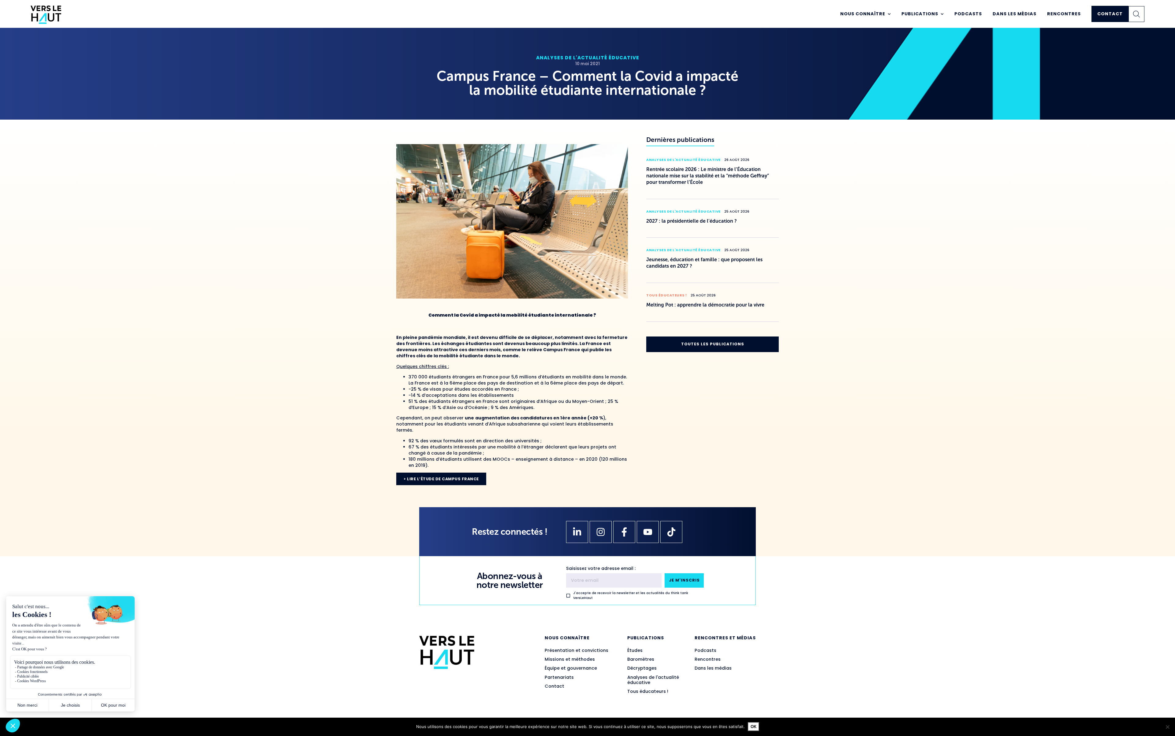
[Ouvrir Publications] (942, 14)
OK (753, 726)
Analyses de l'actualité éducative (587, 57)
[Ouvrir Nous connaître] (889, 14)
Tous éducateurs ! (666, 295)
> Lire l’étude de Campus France (441, 478)
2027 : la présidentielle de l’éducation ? (691, 221)
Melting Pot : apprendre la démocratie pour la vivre (705, 304)
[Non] (1167, 727)
